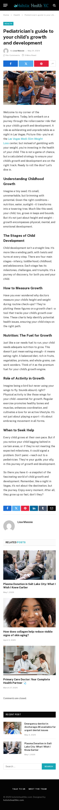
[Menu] (5, 5)
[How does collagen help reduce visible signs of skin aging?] (29, 612)
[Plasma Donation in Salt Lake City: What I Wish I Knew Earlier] (29, 565)
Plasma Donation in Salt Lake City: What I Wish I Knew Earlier (38, 746)
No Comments (13, 55)
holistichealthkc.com (13, 800)
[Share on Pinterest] (41, 64)
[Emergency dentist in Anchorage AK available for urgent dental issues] (12, 728)
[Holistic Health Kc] (31, 5)
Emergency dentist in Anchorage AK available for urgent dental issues (40, 727)
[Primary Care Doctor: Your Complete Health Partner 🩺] (29, 660)
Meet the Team (38, 789)
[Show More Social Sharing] (52, 64)
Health (8, 24)
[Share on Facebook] (10, 64)
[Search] (54, 5)
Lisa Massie (18, 51)
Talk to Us (18, 789)
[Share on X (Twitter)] (26, 64)
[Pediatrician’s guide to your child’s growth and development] (29, 88)
